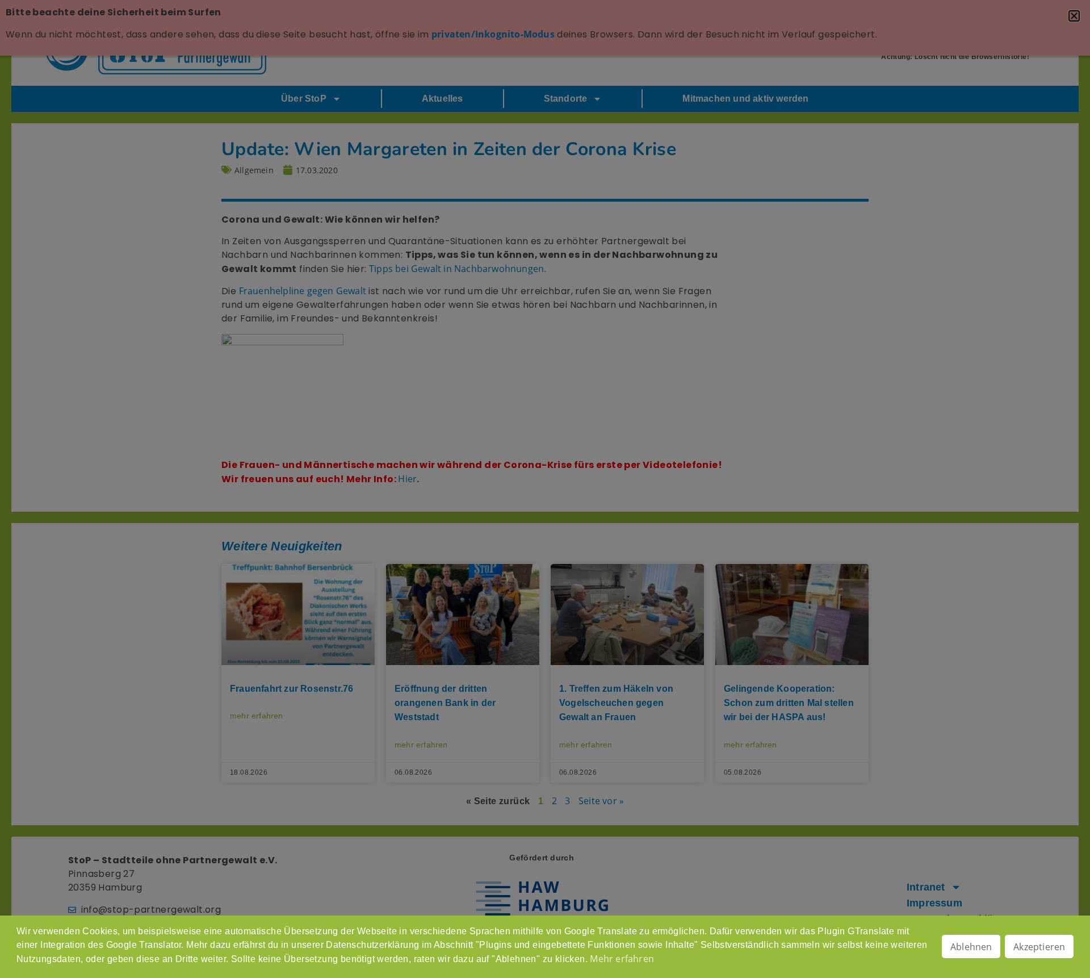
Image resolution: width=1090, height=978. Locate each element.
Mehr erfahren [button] (622, 958)
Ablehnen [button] (971, 947)
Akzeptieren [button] (1039, 947)
